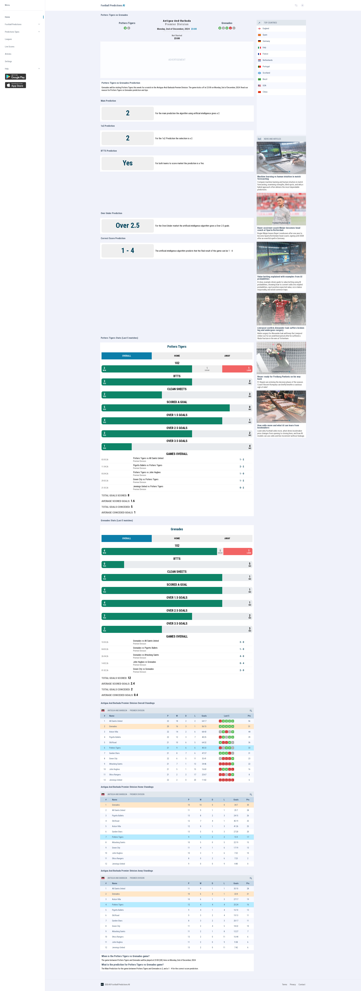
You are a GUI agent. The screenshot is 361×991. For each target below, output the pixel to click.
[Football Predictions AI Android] (23, 76)
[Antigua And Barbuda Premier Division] (250, 710)
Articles (8, 54)
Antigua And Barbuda (117, 710)
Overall (126, 355)
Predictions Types (24, 33)
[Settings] (296, 5)
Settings (8, 61)
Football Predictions (24, 25)
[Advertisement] (177, 59)
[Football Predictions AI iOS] (23, 85)
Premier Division (136, 710)
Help (24, 69)
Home (7, 17)
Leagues (8, 39)
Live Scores (9, 46)
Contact (302, 984)
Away (227, 355)
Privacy (293, 984)
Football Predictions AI (120, 984)
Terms (284, 984)
